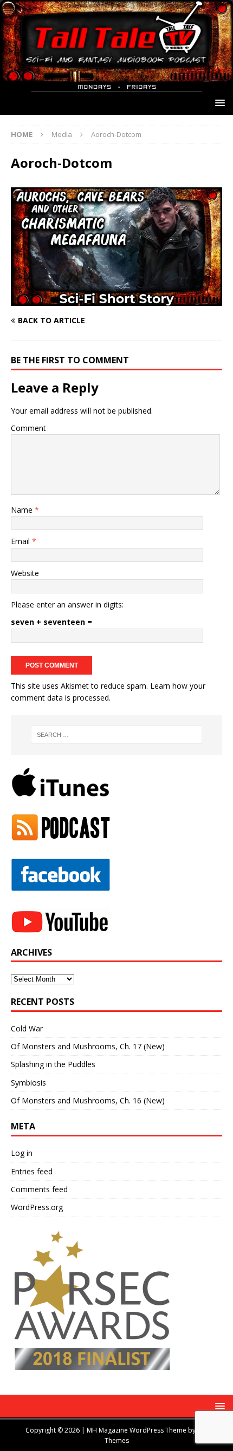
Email (21, 541)
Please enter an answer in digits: (67, 604)
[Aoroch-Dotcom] (116, 300)
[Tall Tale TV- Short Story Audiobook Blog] (116, 85)
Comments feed (39, 1189)
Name (23, 510)
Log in (22, 1153)
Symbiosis (28, 1082)
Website (25, 573)
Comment (28, 428)
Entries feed (32, 1171)
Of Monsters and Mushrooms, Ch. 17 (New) (88, 1046)
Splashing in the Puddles (53, 1064)
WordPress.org (37, 1207)
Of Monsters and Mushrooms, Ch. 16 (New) (88, 1100)
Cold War (27, 1028)
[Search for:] (117, 735)
